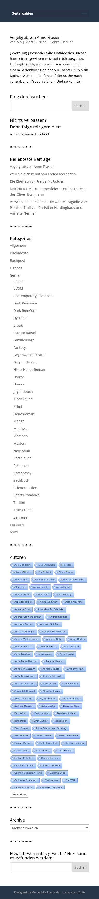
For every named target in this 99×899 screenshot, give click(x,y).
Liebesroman (23, 414)
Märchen (20, 436)
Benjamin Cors (71, 706)
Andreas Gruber (23, 624)
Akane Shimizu (22, 572)
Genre (55, 42)
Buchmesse (19, 253)
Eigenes (16, 268)
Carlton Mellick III (23, 758)
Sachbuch (21, 480)
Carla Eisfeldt (65, 750)
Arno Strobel (71, 683)
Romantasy (22, 473)
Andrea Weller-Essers (26, 639)
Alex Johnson (22, 594)
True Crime (22, 510)
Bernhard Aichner (66, 713)
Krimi (17, 406)
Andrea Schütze (58, 616)
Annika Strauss (51, 668)
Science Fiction (25, 487)
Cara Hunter (43, 750)
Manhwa (20, 428)
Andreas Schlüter (49, 624)
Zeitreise (20, 517)
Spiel (14, 532)
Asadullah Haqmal (24, 691)
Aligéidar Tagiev (23, 602)
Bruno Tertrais (43, 735)
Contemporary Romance (32, 295)
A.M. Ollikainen (46, 564)
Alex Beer (19, 587)
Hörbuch (17, 524)
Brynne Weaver (22, 743)
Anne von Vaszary (24, 668)
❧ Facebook (40, 134)
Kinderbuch (22, 399)
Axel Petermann (23, 698)
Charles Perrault (23, 787)
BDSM (18, 288)
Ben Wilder (20, 713)
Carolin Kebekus (51, 765)
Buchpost (17, 260)
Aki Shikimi (45, 572)
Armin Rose (49, 683)
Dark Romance (25, 303)
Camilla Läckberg (74, 743)
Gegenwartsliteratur (29, 354)
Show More (19, 794)
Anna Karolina (22, 654)
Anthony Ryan (75, 668)
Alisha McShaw (73, 602)
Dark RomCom (24, 310)
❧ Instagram (20, 134)
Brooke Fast (21, 735)
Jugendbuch (23, 391)
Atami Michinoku (52, 691)
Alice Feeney (64, 594)
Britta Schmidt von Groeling (51, 728)
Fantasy (19, 347)
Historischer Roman (29, 369)
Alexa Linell (20, 579)
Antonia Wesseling (24, 683)
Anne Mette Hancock (26, 661)
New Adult (21, 451)
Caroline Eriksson (24, 765)
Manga (19, 421)
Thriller (67, 42)
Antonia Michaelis (52, 676)
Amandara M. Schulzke (51, 609)
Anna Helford (71, 646)
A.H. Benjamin (22, 564)
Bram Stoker (21, 728)
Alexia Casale (40, 587)
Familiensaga (24, 340)
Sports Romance (26, 495)
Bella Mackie (48, 706)
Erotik (18, 325)
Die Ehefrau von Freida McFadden (37, 181)
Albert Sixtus (66, 572)
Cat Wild (70, 780)
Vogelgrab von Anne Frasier (35, 37)
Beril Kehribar (41, 713)
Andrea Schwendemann (27, 616)
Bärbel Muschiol (48, 743)
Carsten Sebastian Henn (28, 772)
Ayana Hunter (48, 698)
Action (18, 281)
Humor (19, 384)
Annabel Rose (48, 646)
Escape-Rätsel (24, 332)
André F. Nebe (54, 639)
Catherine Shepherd (25, 780)
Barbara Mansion (23, 706)
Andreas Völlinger (24, 631)
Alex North (43, 594)
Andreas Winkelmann (54, 631)
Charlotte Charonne (51, 787)
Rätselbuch (22, 458)
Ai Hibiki (67, 564)
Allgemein (18, 245)
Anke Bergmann (23, 646)
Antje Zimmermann (24, 676)
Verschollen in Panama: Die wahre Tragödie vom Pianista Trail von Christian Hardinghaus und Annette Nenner (49, 207)
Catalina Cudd (58, 772)
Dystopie (20, 317)
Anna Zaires (45, 654)
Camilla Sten (21, 750)
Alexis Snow (63, 587)
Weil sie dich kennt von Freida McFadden (43, 174)
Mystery (19, 443)
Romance (20, 465)
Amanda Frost (22, 609)
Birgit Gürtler (40, 720)
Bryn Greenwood (68, 735)
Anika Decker (77, 639)
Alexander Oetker (45, 579)
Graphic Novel (24, 362)
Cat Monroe (51, 780)
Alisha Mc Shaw (48, 602)
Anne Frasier (67, 654)
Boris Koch (61, 720)
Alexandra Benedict (73, 579)
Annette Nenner (54, 661)
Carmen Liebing (50, 758)
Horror (18, 377)
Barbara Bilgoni (71, 698)
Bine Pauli (20, 720)
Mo (19, 42)
